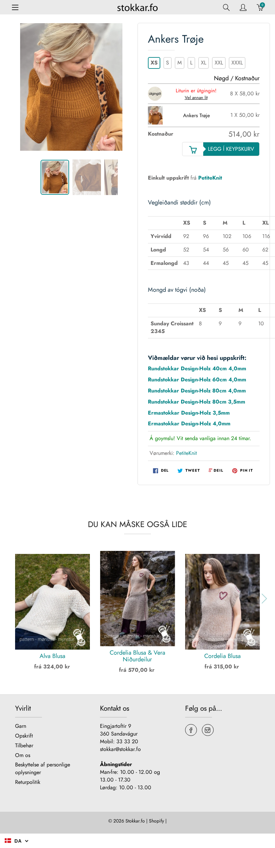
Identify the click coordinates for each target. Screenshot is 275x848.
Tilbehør (24, 745)
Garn (20, 726)
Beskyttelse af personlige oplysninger (42, 768)
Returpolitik (27, 782)
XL (203, 62)
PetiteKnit (210, 178)
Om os (22, 755)
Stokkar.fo (135, 820)
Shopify (156, 820)
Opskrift (24, 736)
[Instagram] (208, 730)
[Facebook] (191, 730)
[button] (9, 599)
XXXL (237, 62)
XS (154, 62)
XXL (219, 62)
